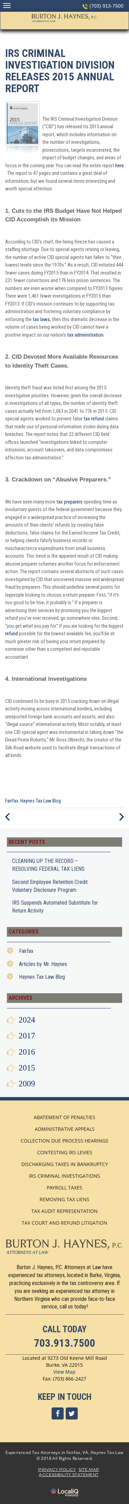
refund (11, 633)
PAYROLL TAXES (64, 1187)
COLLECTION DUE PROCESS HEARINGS (64, 1140)
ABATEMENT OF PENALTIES (64, 1117)
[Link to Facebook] (58, 1413)
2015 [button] (27, 1067)
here (119, 165)
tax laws (41, 319)
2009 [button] (27, 1083)
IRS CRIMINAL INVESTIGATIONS (64, 1176)
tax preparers (69, 502)
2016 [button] (27, 1051)
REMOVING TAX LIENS (64, 1199)
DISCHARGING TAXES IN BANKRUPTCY (64, 1164)
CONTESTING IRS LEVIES (64, 1152)
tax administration (85, 335)
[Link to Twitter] (72, 1413)
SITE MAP (88, 1469)
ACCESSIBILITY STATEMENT (68, 1474)
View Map (64, 1371)
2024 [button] (27, 1019)
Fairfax (11, 801)
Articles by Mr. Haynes (43, 964)
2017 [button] (27, 1035)
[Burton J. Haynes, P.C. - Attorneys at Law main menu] (6, 5)
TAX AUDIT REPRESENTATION (64, 1211)
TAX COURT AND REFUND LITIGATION (64, 1222)
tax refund (93, 419)
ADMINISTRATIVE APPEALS (65, 1129)
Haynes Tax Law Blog (40, 801)
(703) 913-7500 (106, 6)
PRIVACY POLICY (57, 1469)
